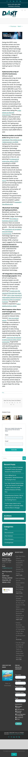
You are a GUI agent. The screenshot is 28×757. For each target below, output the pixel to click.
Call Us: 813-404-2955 (14, 4)
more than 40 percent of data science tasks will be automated (11, 340)
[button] (3, 418)
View (6, 683)
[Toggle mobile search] (22, 10)
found (4, 180)
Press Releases (9, 539)
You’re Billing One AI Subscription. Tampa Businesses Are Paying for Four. (14, 477)
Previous (13, 26)
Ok (14, 754)
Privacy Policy (21, 734)
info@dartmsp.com (7, 568)
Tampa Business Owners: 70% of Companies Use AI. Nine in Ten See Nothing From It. (14, 498)
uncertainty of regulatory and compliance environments (12, 231)
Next (19, 26)
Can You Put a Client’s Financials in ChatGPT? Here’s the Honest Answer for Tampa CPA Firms (14, 469)
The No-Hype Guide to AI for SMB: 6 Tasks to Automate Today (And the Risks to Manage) (14, 505)
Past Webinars (9, 536)
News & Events (9, 532)
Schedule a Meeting (14, 6)
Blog (3, 392)
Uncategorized (9, 542)
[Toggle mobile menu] (25, 10)
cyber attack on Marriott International (11, 113)
